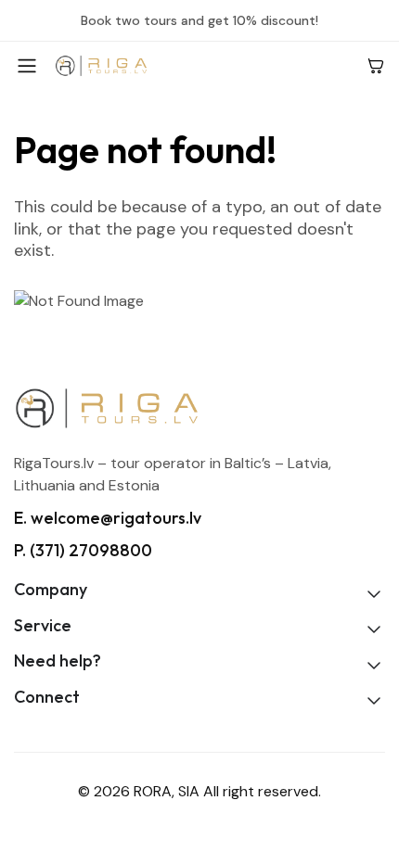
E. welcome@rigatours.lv (107, 517)
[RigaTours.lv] (203, 65)
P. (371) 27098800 (83, 550)
